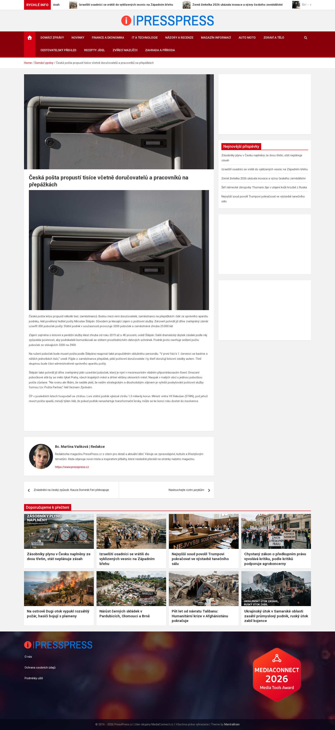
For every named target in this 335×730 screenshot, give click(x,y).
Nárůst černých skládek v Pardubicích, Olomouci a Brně (124, 613)
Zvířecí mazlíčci (125, 50)
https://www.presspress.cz (72, 467)
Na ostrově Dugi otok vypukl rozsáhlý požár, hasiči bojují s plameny (58, 613)
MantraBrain (232, 724)
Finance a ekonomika (108, 37)
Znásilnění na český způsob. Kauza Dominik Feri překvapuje (71, 490)
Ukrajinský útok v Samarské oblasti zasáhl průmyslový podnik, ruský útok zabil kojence (276, 616)
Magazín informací (216, 37)
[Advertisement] (264, 104)
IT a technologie (145, 37)
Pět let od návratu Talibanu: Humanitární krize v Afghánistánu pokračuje (200, 616)
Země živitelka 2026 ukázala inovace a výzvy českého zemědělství (263, 178)
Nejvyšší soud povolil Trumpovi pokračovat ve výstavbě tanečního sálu (200, 559)
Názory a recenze (179, 37)
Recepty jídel (94, 50)
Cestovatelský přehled (58, 50)
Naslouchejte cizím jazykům (186, 490)
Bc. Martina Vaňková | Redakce (80, 447)
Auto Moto (247, 37)
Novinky (78, 37)
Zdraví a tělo (273, 37)
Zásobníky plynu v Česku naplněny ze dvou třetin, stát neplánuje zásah (59, 556)
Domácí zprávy (52, 37)
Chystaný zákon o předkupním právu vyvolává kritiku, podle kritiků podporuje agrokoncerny (275, 559)
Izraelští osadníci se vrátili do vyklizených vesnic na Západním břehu (264, 169)
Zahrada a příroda (160, 50)
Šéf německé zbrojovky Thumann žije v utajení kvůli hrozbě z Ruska (264, 187)
